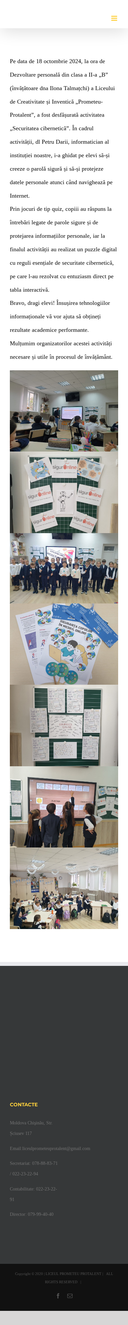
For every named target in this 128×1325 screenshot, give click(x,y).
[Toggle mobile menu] (114, 18)
